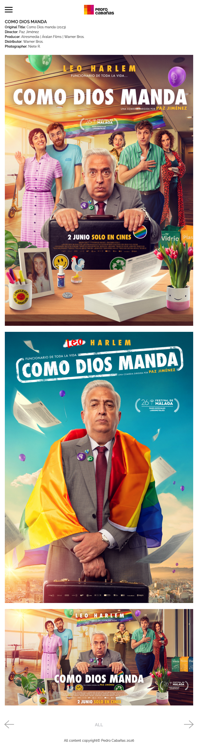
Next (189, 724)
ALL (99, 724)
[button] (9, 9)
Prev (9, 724)
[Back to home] (99, 9)
